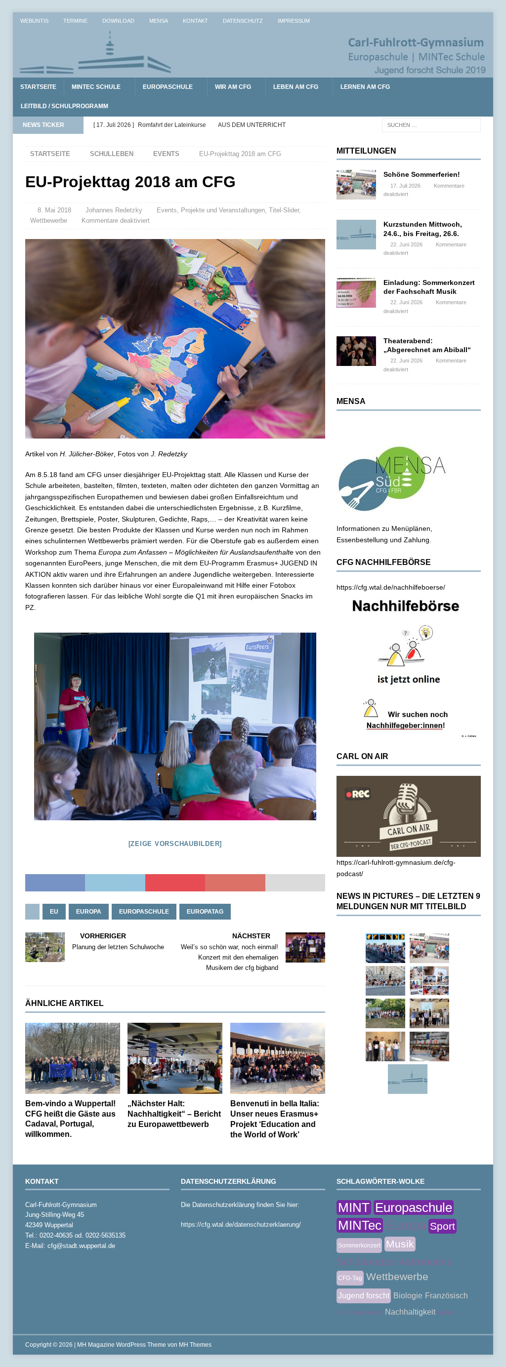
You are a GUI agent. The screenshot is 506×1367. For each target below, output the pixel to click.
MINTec (359, 1225)
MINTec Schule (96, 86)
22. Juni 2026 (406, 244)
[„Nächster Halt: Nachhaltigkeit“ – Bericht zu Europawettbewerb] (174, 1058)
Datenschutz (243, 21)
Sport (442, 1226)
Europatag (205, 911)
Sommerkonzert (359, 1245)
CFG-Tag (350, 1278)
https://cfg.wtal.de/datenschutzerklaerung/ (241, 1224)
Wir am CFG (233, 86)
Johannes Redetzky (113, 210)
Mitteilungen (366, 151)
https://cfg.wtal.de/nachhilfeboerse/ (391, 587)
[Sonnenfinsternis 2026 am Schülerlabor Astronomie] (385, 948)
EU (54, 911)
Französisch (446, 1295)
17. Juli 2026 (405, 186)
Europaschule (168, 86)
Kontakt (195, 21)
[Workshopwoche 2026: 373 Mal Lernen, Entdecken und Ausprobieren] (429, 981)
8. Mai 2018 (54, 210)
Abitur (446, 1312)
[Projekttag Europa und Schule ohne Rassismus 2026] (429, 1046)
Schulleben (111, 154)
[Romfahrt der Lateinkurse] (385, 981)
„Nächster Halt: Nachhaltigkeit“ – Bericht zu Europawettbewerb (174, 1113)
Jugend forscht (363, 1295)
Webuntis (34, 21)
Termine (75, 21)
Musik (400, 1243)
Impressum (294, 21)
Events (167, 210)
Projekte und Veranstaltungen (223, 210)
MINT (354, 1207)
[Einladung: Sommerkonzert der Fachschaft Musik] (356, 293)
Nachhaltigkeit (410, 1312)
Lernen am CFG (365, 86)
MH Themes (195, 1344)
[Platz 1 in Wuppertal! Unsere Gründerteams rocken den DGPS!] (385, 1046)
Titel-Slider (284, 210)
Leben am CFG (295, 86)
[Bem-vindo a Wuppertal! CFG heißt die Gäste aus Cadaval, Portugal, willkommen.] (72, 1058)
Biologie (407, 1295)
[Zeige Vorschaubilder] (175, 843)
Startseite (38, 86)
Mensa (158, 21)
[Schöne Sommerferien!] (356, 185)
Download (118, 21)
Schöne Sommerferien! (421, 174)
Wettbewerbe (48, 220)
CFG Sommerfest (359, 1312)
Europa (88, 911)
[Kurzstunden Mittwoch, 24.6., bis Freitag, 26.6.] (356, 234)
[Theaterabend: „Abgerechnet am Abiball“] (356, 351)
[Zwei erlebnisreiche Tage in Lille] (385, 1013)
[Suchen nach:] (431, 124)
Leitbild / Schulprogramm (64, 106)
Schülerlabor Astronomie (395, 1261)
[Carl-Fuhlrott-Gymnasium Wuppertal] (253, 72)
